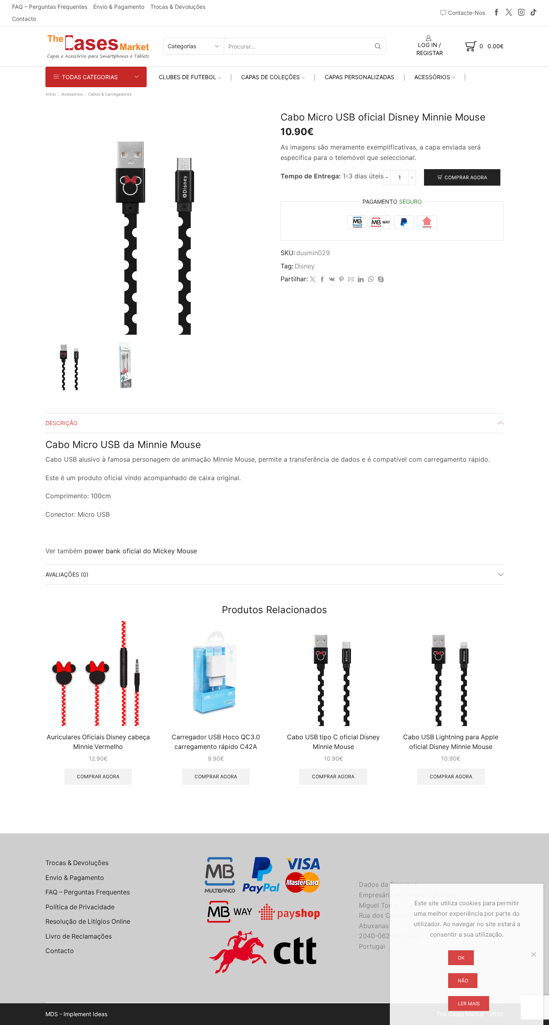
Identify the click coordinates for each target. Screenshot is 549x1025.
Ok (461, 958)
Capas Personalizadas (359, 77)
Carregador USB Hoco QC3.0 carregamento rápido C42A (216, 742)
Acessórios (432, 77)
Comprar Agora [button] (98, 776)
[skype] (380, 279)
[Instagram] (521, 12)
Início (51, 94)
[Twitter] (509, 12)
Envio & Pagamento (118, 6)
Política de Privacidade (80, 907)
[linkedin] (361, 279)
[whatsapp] (371, 279)
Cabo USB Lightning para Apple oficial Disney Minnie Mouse (450, 742)
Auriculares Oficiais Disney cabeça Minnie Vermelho (98, 742)
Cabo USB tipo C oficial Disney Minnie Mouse (333, 742)
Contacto (24, 18)
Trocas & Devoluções (177, 6)
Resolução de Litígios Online (87, 921)
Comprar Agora (466, 177)
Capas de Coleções (270, 77)
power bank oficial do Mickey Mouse (140, 551)
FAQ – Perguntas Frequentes (49, 6)
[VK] (332, 279)
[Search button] (378, 46)
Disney (305, 266)
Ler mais (469, 1003)
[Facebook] (496, 12)
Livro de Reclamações (78, 936)
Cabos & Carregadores (109, 94)
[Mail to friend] (351, 279)
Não (463, 981)
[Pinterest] (341, 279)
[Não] (533, 954)
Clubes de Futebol (187, 77)
